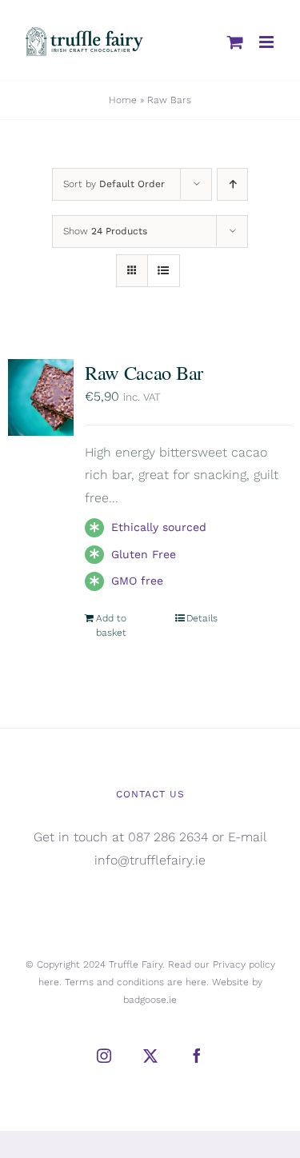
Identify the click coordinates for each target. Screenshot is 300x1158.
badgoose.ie (150, 999)
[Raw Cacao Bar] (41, 397)
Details (202, 618)
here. (50, 982)
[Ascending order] (232, 184)
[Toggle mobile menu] (267, 42)
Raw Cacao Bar (144, 372)
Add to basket (111, 625)
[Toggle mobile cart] (235, 42)
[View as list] (163, 270)
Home (123, 100)
